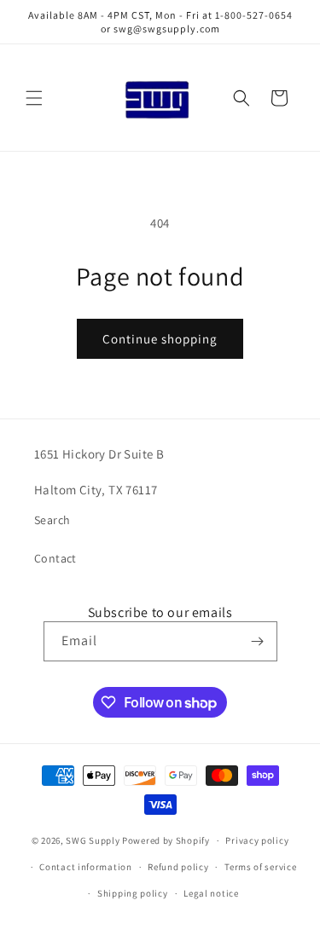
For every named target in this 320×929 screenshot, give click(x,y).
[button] (34, 98)
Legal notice (210, 893)
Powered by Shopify (166, 840)
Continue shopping (160, 339)
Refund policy (178, 867)
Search (52, 520)
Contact (55, 558)
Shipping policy (132, 893)
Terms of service (260, 867)
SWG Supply (92, 840)
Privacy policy (256, 840)
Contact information (85, 867)
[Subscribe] (257, 641)
